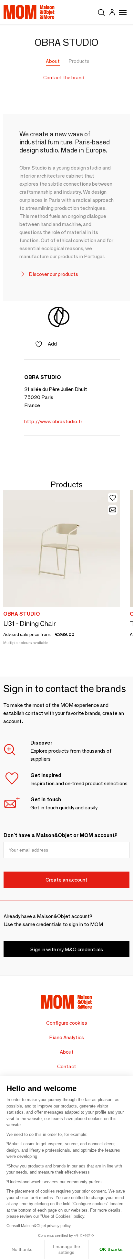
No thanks (22, 1249)
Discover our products (53, 274)
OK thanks (111, 1249)
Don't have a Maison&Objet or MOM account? (60, 835)
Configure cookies (66, 1023)
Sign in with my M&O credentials (66, 949)
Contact (66, 1066)
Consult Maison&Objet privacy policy (38, 1226)
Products (79, 61)
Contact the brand (63, 77)
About (53, 61)
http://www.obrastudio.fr (53, 421)
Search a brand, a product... (101, 11)
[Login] (112, 13)
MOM (29, 12)
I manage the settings (66, 1249)
